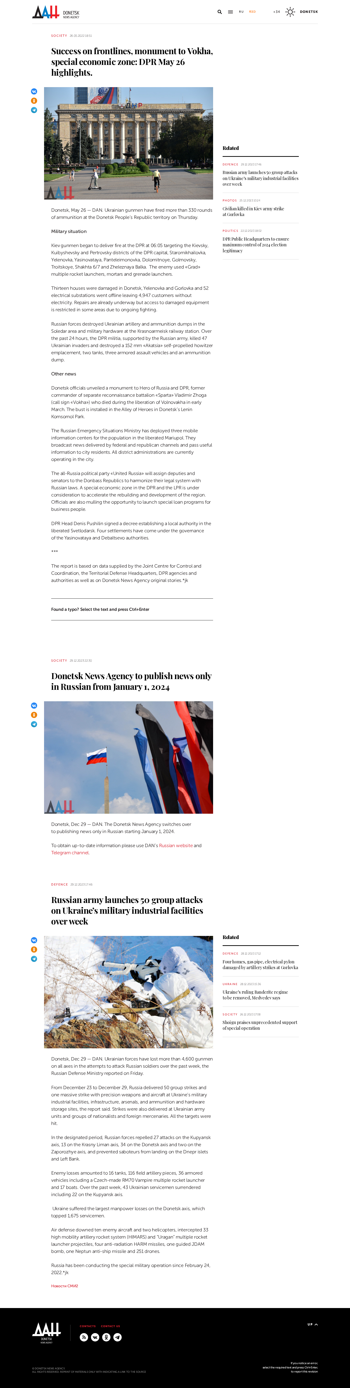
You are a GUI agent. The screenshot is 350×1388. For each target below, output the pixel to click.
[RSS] (84, 1337)
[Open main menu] (230, 12)
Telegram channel (70, 852)
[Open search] (220, 12)
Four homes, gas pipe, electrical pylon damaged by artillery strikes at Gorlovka (260, 964)
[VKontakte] (34, 91)
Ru (241, 11)
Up (310, 1324)
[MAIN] (117, 1337)
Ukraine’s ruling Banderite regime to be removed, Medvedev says (255, 995)
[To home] (55, 11)
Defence (231, 164)
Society (59, 35)
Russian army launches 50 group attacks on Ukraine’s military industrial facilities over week (260, 178)
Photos (230, 200)
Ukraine (230, 984)
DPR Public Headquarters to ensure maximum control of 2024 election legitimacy (256, 244)
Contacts (88, 1326)
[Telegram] (34, 110)
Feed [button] (252, 11)
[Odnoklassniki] (34, 101)
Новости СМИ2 (64, 1286)
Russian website (176, 845)
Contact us (110, 1326)
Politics (230, 230)
